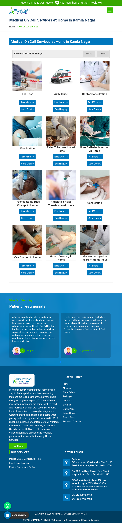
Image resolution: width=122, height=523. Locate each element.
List (104, 53)
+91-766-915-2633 (82, 495)
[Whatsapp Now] (7, 506)
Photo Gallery (69, 392)
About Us (67, 388)
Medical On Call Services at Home (25, 459)
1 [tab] (60, 362)
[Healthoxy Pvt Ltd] (19, 10)
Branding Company (90, 520)
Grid (90, 53)
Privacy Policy (69, 417)
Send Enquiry (27, 109)
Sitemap (67, 405)
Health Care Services (19, 463)
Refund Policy (69, 413)
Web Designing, (58, 520)
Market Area (69, 409)
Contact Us (68, 400)
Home (12, 26)
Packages (67, 396)
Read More (26, 102)
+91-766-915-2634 (82, 499)
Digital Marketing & (74, 520)
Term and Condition (72, 421)
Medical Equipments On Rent (22, 467)
